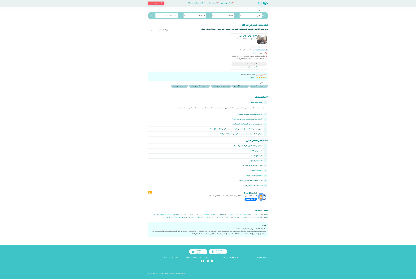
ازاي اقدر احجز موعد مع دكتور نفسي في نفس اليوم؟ (247, 119)
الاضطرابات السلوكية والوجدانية (183, 214)
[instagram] (208, 261)
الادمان (179, 108)
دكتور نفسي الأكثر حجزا (240, 86)
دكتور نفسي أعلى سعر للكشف (199, 86)
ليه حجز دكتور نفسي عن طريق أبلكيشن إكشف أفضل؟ (247, 124)
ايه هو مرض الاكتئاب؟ (256, 151)
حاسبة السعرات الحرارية (171, 258)
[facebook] (203, 261)
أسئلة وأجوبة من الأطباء (229, 258)
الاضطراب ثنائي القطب (202, 214)
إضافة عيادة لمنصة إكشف (196, 3)
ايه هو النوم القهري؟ (256, 161)
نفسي (260, 10)
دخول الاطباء (155, 3)
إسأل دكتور (250, 199)
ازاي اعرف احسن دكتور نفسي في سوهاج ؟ (250, 114)
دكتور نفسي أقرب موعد (179, 86)
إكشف (266, 10)
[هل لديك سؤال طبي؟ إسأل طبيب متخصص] (262, 197)
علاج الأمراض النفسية (232, 217)
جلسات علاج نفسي (261, 217)
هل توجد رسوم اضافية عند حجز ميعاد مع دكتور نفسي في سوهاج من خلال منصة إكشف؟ (236, 129)
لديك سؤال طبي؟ (226, 3)
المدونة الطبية (212, 3)
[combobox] (251, 15)
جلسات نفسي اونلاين (261, 214)
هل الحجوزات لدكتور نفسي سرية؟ (252, 185)
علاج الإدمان (219, 217)
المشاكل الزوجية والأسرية (162, 214)
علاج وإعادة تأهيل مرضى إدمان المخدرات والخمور (178, 217)
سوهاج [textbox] (230, 15)
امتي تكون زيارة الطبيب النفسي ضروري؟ (250, 180)
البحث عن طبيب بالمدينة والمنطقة (196, 258)
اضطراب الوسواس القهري (219, 214)
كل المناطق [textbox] (201, 15)
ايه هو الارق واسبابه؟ (256, 156)
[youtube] (213, 261)
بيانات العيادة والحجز (248, 64)
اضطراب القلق (247, 214)
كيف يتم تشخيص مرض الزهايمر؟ (252, 166)
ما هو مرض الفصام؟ (256, 171)
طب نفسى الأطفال (247, 217)
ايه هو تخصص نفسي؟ (255, 102)
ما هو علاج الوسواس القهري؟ (253, 176)
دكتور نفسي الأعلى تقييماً (258, 86)
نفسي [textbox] (259, 15)
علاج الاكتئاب (209, 217)
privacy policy (180, 274)
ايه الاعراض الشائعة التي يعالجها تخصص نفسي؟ (248, 146)
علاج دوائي (199, 217)
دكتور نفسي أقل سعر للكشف (221, 86)
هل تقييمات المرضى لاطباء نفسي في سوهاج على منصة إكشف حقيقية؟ (241, 134)
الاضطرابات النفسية (235, 214)
